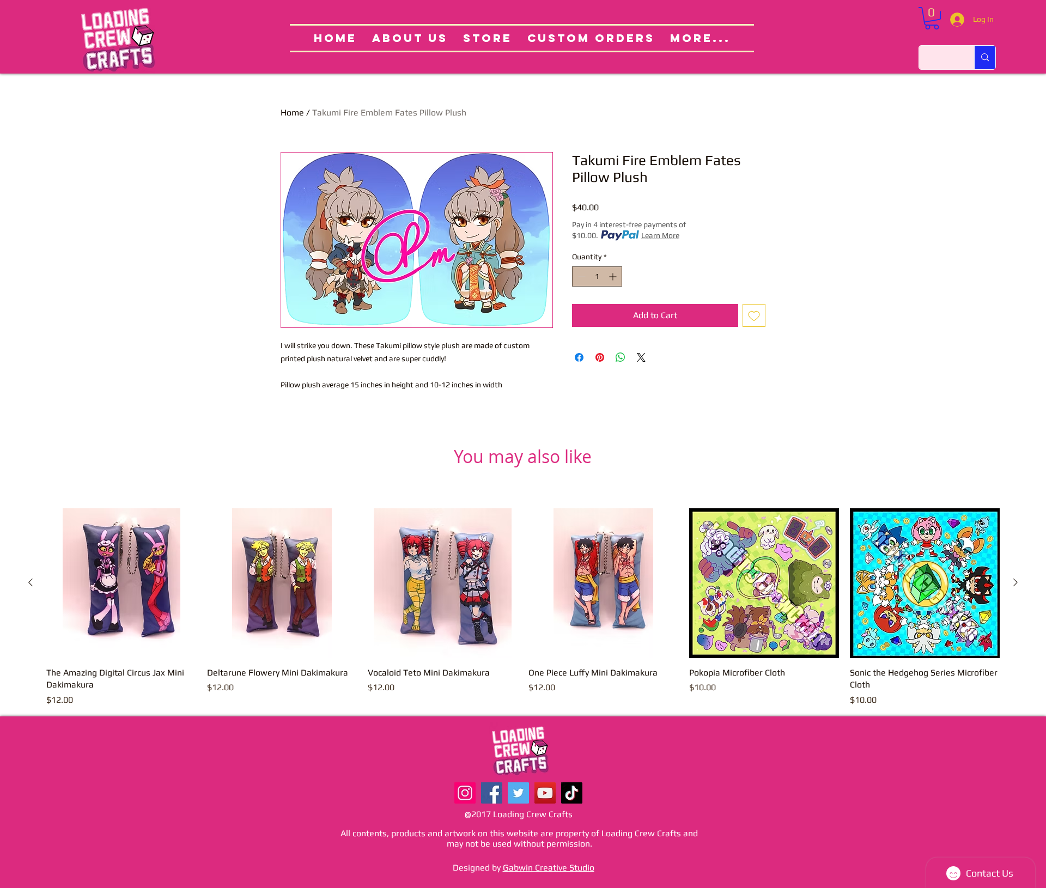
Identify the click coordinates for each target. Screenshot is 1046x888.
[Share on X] (641, 357)
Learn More (660, 235)
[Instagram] (465, 793)
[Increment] (614, 276)
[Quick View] (121, 583)
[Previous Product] (30, 582)
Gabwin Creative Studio (548, 867)
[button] (932, 18)
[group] (523, 607)
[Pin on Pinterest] (599, 357)
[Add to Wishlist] (754, 315)
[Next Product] (1015, 582)
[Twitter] (518, 793)
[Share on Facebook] (579, 357)
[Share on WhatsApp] (620, 357)
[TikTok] (571, 793)
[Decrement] (580, 276)
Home (292, 112)
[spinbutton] (597, 276)
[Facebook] (491, 793)
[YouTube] (545, 793)
